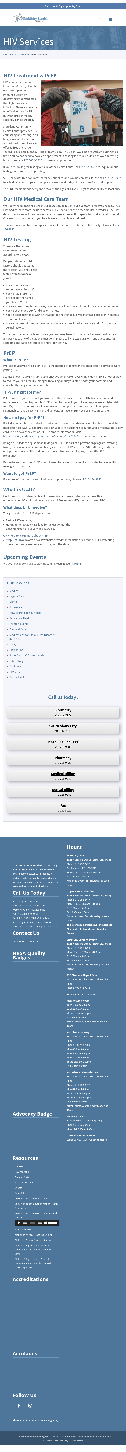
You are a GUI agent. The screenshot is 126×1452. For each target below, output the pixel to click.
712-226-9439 (38, 909)
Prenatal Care (17, 629)
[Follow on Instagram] (30, 1406)
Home (7, 54)
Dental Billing (63, 789)
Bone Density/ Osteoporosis (26, 655)
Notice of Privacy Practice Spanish (33, 1240)
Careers (19, 1166)
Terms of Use (76, 1440)
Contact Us (26, 933)
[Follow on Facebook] (19, 1406)
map (107, 859)
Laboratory (16, 661)
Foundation (21, 1193)
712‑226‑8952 (33, 160)
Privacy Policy (61, 1440)
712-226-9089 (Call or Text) (35, 918)
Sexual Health (17, 677)
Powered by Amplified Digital (33, 1436)
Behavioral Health (20, 618)
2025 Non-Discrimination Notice (32, 1198)
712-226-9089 (63, 747)
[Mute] (45, 1223)
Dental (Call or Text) (63, 741)
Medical (14, 591)
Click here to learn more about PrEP (25, 535)
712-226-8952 (72, 436)
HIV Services (17, 672)
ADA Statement (23, 1229)
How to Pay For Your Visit (25, 613)
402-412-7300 (50, 926)
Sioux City (63, 710)
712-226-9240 (63, 778)
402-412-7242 (63, 731)
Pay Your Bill (22, 1171)
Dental (13, 602)
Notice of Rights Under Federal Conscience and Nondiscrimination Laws (34, 1249)
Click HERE (18, 941)
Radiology (15, 666)
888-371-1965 (30, 913)
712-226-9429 (63, 763)
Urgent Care (16, 596)
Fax (63, 805)
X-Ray (12, 644)
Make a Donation (24, 1182)
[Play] (19, 1223)
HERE (77, 563)
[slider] (53, 1223)
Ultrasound (16, 650)
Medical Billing (63, 773)
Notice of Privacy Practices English (34, 1234)
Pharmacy (15, 607)
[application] (37, 1223)
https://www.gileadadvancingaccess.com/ (29, 436)
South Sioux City (63, 726)
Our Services (21, 54)
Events (18, 1187)
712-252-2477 (63, 715)
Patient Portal (22, 1177)
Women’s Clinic (18, 624)
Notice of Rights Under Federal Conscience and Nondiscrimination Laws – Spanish (34, 1263)
